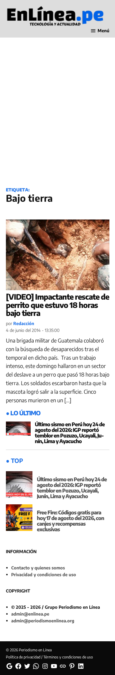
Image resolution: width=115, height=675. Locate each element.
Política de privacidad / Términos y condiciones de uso (49, 657)
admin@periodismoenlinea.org (42, 620)
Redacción (23, 323)
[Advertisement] (57, 119)
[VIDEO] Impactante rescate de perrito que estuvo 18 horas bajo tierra (57, 305)
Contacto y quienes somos (38, 567)
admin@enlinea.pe (30, 613)
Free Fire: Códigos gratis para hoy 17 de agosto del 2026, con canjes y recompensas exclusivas (70, 520)
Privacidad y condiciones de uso (43, 574)
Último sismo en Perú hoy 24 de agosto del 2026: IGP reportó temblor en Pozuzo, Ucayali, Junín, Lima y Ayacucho (70, 432)
